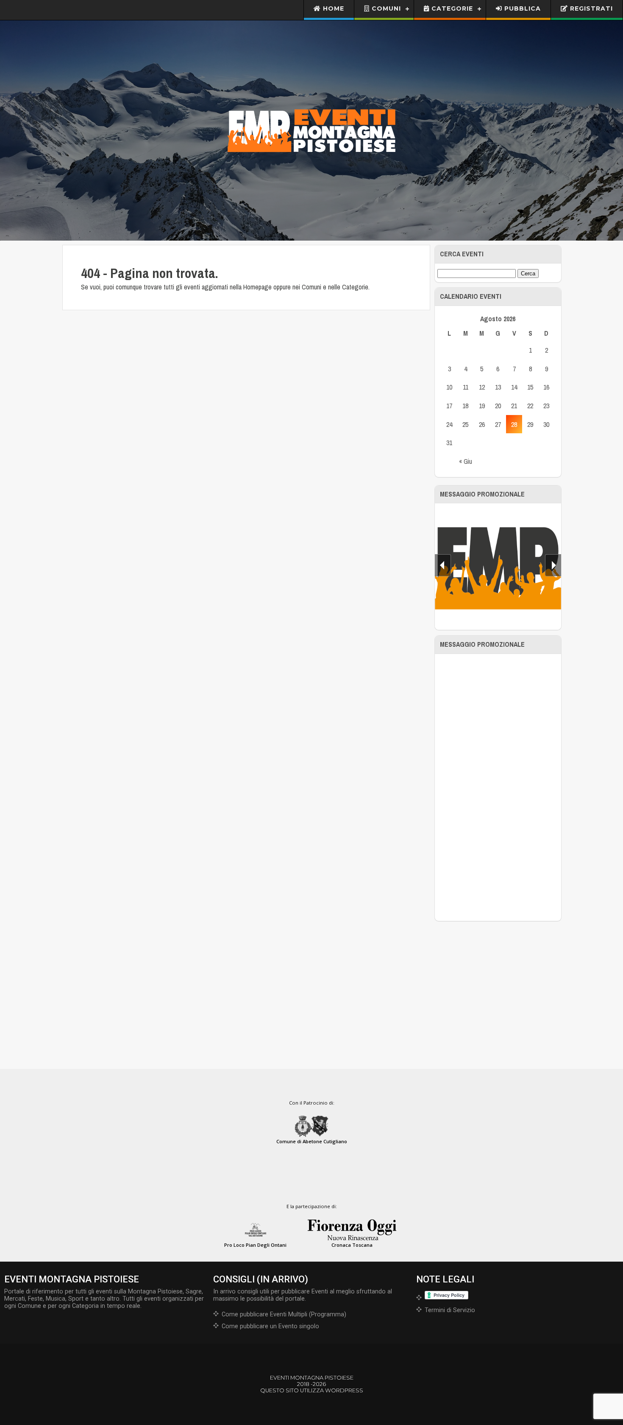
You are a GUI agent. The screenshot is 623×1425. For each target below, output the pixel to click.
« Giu (465, 461)
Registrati (590, 8)
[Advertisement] (498, 787)
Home (332, 8)
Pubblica (521, 8)
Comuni (385, 8)
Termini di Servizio (450, 1310)
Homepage (257, 287)
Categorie (451, 8)
